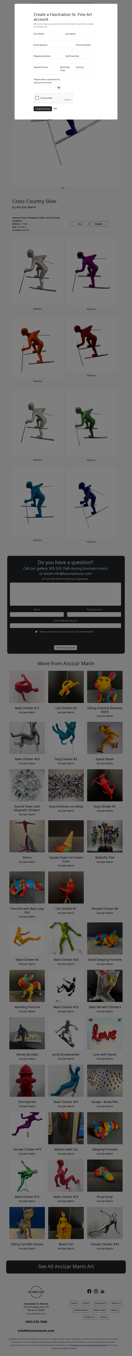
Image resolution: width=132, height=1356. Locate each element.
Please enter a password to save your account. (47, 81)
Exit (55, 108)
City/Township (72, 56)
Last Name (70, 33)
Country (80, 67)
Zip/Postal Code (65, 69)
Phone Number (83, 45)
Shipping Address (42, 56)
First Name (39, 33)
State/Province (41, 67)
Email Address (40, 45)
